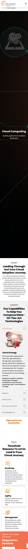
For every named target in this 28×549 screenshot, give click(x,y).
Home (3, 8)
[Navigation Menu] (26, 3)
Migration (5, 393)
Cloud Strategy (7, 328)
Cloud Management (8, 412)
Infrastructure (6, 399)
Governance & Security (9, 406)
